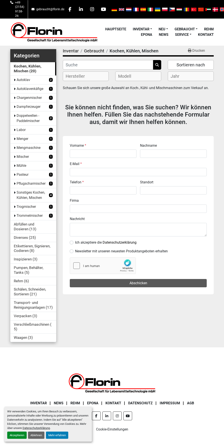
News (163, 35)
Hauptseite (115, 29)
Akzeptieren (17, 435)
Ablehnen (36, 435)
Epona (146, 35)
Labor (21, 130)
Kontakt (206, 35)
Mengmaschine (28, 148)
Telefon (77, 182)
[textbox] (79, 76)
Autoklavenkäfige (30, 89)
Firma (74, 200)
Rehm (209, 29)
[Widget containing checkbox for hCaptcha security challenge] (103, 265)
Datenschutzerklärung (36, 428)
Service (182, 35)
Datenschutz (140, 403)
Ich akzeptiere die (105, 242)
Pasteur (22, 174)
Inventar (141, 29)
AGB (190, 403)
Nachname (148, 145)
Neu (162, 29)
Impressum (170, 403)
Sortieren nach (191, 64)
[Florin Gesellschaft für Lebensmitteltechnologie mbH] (112, 383)
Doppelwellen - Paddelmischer (28, 118)
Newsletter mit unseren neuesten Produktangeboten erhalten (121, 251)
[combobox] (86, 76)
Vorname (78, 145)
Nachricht (77, 219)
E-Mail (76, 164)
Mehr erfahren (57, 435)
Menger (22, 139)
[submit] (157, 65)
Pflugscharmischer (31, 183)
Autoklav (23, 80)
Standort (146, 182)
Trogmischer (26, 207)
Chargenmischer (29, 98)
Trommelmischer (30, 216)
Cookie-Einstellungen (112, 429)
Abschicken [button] (138, 283)
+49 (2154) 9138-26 (19, 9)
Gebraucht (185, 29)
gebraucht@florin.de (50, 9)
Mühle (21, 166)
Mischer (23, 157)
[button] (142, 29)
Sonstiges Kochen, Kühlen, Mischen (31, 195)
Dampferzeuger (28, 107)
